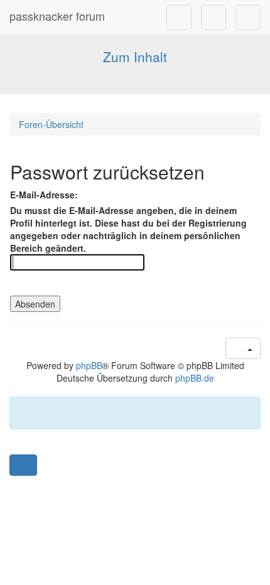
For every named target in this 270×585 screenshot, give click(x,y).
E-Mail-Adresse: (44, 194)
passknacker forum (57, 16)
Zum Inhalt (135, 56)
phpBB (89, 365)
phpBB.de (194, 378)
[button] (23, 465)
